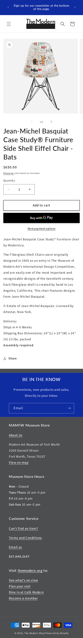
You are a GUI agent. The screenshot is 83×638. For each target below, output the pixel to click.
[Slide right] (51, 122)
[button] (9, 24)
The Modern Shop (34, 633)
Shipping (8, 173)
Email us (15, 547)
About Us (15, 435)
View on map (19, 462)
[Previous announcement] (8, 7)
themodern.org (30, 570)
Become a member (23, 598)
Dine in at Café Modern (26, 592)
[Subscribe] (69, 408)
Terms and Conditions (25, 538)
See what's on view (23, 580)
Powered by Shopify (57, 633)
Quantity (9, 180)
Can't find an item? (23, 528)
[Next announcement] (75, 7)
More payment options (42, 228)
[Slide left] (32, 122)
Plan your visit (20, 586)
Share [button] (12, 358)
